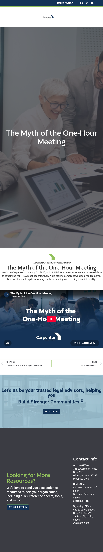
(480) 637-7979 (81, 478)
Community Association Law (59, 263)
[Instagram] (86, 3)
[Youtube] (92, 3)
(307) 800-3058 (81, 523)
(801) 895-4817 (81, 501)
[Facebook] (81, 3)
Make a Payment (65, 3)
